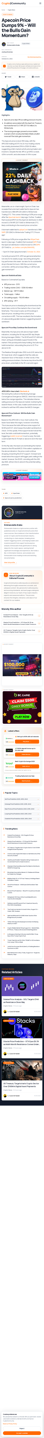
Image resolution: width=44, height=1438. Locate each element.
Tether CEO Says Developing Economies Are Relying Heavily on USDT (22, 922)
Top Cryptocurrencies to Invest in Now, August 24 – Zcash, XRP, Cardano (22, 910)
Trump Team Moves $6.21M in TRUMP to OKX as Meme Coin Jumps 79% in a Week (23, 941)
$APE (4, 232)
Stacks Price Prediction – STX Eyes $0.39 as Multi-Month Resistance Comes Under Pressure (19, 623)
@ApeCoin (23, 229)
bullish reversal (16, 436)
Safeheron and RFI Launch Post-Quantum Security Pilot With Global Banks (22, 904)
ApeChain (16, 493)
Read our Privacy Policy (10, 1424)
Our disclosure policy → (35, 57)
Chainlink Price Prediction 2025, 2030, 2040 (18, 819)
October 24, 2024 (33, 252)
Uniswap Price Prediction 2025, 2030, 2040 (18, 804)
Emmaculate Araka (13, 525)
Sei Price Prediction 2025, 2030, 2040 (16, 799)
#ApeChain (34, 239)
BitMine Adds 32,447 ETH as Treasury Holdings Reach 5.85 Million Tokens (23, 879)
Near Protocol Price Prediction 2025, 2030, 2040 (19, 809)
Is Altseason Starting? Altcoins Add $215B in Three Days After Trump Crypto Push (22, 935)
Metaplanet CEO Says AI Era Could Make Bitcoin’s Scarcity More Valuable (22, 898)
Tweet (9, 77)
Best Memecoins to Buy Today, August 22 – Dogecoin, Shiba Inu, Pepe (23, 953)
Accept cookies (22, 1433)
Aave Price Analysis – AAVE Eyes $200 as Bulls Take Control (22, 885)
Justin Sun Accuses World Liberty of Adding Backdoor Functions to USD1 (23, 947)
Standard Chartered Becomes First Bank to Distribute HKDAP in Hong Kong (23, 867)
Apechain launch (15, 217)
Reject (22, 1428)
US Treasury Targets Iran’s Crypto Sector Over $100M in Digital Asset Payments (19, 631)
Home (3, 10)
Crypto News (11, 10)
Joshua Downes (7, 52)
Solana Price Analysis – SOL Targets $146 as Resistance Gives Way (18, 616)
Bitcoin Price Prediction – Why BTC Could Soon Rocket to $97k (23, 891)
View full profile (10, 562)
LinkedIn (37, 77)
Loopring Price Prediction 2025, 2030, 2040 (18, 814)
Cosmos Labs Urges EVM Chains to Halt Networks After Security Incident (23, 854)
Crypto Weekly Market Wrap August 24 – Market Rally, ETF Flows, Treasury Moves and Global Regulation (23, 929)
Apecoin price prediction (13, 498)
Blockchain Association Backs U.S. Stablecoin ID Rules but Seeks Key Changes (23, 873)
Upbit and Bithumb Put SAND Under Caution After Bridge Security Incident (22, 916)
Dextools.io (24, 391)
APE (6, 493)
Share (23, 77)
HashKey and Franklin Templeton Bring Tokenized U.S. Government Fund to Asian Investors (23, 861)
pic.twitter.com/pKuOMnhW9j (23, 247)
